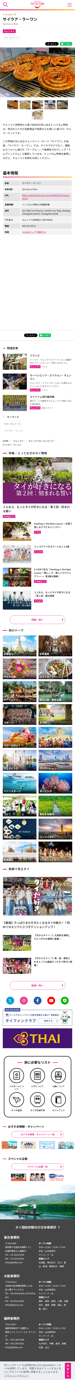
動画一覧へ (37, 985)
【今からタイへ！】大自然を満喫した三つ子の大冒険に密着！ (52, 937)
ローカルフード (12, 37)
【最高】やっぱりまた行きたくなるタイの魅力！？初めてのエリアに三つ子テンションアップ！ (36, 925)
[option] (9, 1145)
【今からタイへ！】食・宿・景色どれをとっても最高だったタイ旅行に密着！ (53, 962)
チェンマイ (9, 31)
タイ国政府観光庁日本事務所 (35, 1227)
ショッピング (9, 14)
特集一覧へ (37, 619)
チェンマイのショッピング (41, 440)
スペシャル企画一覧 (37, 1166)
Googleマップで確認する (34, 231)
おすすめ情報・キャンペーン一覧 (37, 1134)
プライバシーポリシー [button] (17, 1375)
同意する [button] (68, 1371)
